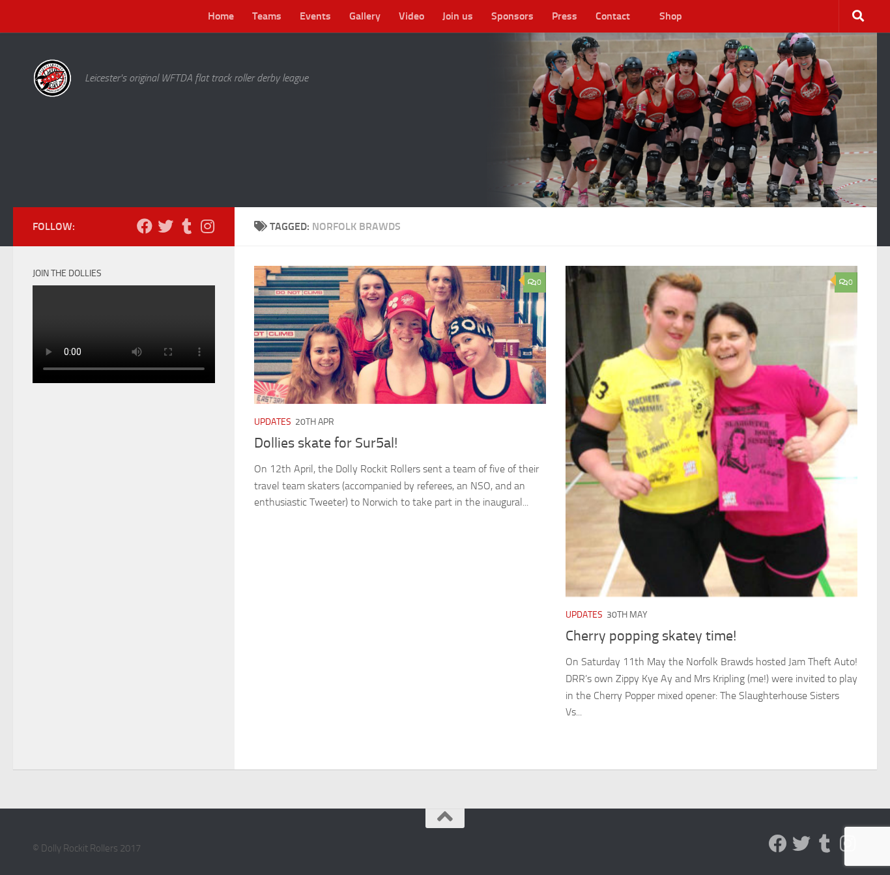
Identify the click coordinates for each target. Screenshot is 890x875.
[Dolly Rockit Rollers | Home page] (52, 78)
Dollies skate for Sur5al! (325, 443)
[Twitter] (165, 226)
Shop (670, 16)
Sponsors (512, 16)
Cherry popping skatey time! (651, 635)
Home (221, 16)
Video (411, 16)
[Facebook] (144, 226)
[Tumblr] (186, 226)
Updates (272, 421)
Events (315, 16)
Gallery (364, 16)
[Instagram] (207, 226)
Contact (613, 16)
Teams (266, 16)
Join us (457, 16)
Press (564, 16)
